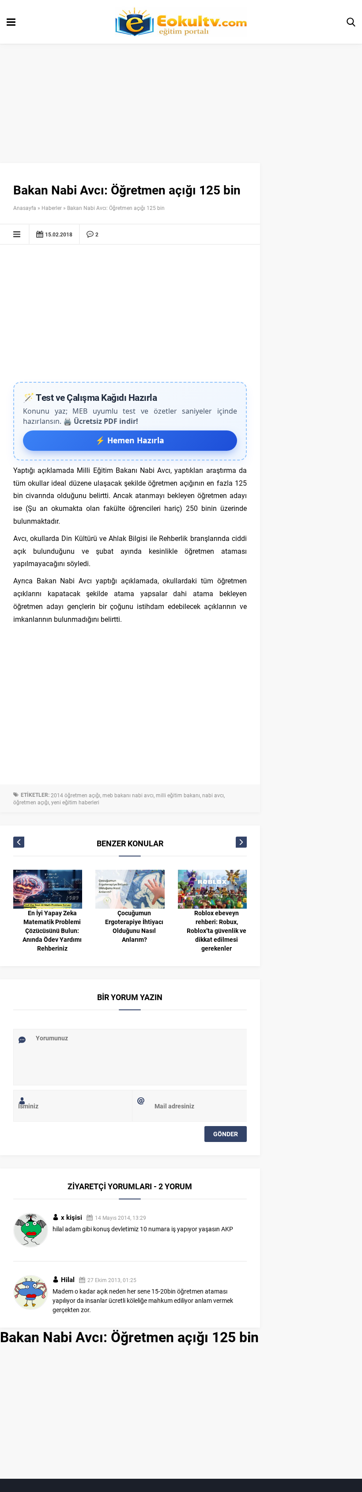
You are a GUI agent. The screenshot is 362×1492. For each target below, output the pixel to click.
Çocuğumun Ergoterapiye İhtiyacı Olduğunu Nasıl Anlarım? (134, 926)
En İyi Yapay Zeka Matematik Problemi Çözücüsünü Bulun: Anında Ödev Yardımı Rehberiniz (52, 930)
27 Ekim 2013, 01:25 (111, 1279)
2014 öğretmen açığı (75, 795)
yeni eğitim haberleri (75, 802)
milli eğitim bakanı (178, 795)
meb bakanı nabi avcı (128, 795)
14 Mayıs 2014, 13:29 (120, 1217)
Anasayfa (24, 207)
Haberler (51, 207)
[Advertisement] (130, 315)
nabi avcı (213, 795)
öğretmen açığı (31, 802)
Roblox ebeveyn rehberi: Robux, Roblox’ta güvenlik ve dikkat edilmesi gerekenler (216, 930)
